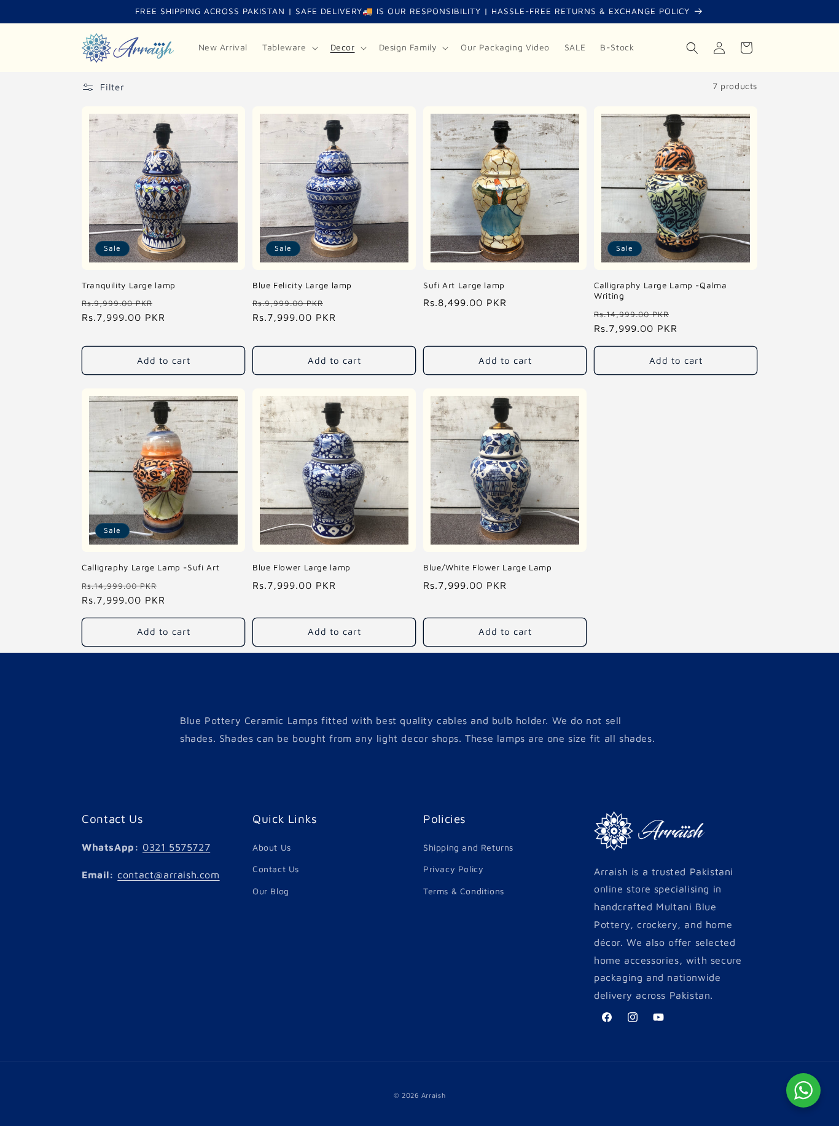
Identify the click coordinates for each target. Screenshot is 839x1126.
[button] (288, 47)
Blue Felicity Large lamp (302, 285)
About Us (271, 847)
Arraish (433, 1095)
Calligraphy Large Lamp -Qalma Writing (660, 290)
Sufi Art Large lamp (464, 285)
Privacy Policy (453, 869)
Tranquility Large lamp (129, 285)
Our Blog (270, 891)
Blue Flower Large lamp (301, 567)
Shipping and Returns (468, 847)
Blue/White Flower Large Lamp (487, 567)
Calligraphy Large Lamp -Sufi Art (150, 567)
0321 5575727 (176, 846)
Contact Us (275, 869)
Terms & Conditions (463, 891)
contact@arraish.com (168, 874)
